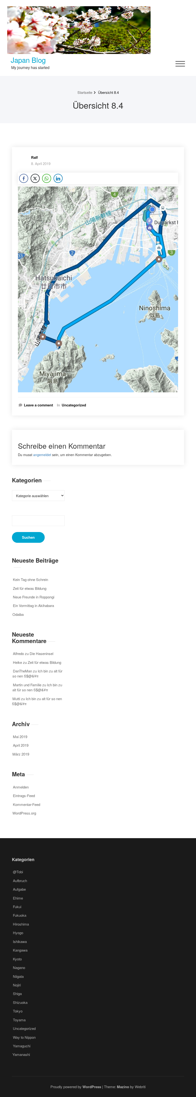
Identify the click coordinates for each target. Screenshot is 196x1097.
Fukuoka (19, 915)
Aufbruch (20, 880)
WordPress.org (24, 812)
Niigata (18, 976)
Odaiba (18, 614)
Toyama (19, 1019)
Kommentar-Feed (26, 804)
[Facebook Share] (23, 178)
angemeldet (42, 454)
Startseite (84, 92)
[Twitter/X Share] (35, 178)
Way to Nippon (24, 1037)
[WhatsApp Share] (46, 178)
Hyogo (18, 932)
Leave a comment (38, 405)
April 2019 (20, 745)
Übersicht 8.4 (108, 92)
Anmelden (21, 786)
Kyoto (17, 958)
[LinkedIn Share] (58, 178)
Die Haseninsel (41, 653)
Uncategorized (74, 405)
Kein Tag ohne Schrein (30, 579)
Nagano (19, 967)
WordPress (91, 1086)
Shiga (17, 993)
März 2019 (20, 753)
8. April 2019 (40, 163)
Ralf (34, 157)
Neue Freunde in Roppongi (33, 596)
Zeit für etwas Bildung (29, 588)
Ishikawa (20, 941)
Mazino (123, 1086)
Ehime (18, 897)
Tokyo (17, 1010)
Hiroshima (21, 924)
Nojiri (17, 984)
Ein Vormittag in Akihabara (33, 605)
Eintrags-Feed (24, 795)
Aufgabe (19, 889)
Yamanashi (21, 1054)
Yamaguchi (21, 1045)
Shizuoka (20, 1002)
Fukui (17, 906)
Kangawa (20, 950)
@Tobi (18, 871)
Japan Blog (28, 60)
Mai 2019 (20, 736)
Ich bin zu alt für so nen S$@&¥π (37, 673)
